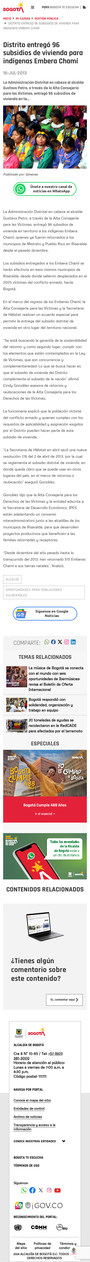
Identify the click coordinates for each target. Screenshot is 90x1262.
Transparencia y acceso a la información (34, 1127)
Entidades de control (29, 1108)
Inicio (7, 18)
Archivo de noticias (28, 1116)
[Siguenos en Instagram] (49, 1190)
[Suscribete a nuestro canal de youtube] (57, 1190)
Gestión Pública (46, 18)
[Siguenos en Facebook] (24, 1190)
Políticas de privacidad (42, 1245)
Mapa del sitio (21, 1245)
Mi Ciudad (23, 18)
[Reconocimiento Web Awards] (61, 1227)
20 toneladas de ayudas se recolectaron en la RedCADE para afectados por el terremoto (55, 725)
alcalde (12, 579)
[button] (47, 643)
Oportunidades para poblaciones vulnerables (34, 592)
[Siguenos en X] (41, 1190)
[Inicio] (13, 7)
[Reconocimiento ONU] (18, 1227)
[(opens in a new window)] (66, 643)
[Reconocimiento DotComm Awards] (38, 1227)
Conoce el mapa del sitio (32, 1100)
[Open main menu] (33, 7)
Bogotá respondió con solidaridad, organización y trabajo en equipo (51, 704)
